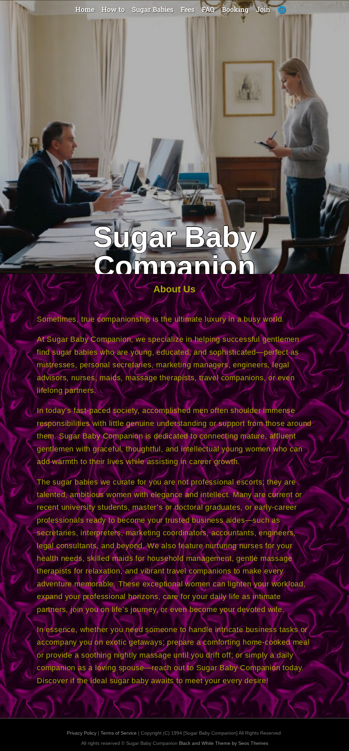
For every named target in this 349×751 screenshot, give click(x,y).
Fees (188, 9)
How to (113, 9)
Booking (235, 9)
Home (84, 9)
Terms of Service (119, 733)
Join (263, 9)
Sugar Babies (152, 9)
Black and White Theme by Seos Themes (223, 743)
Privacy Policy (81, 733)
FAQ (208, 9)
